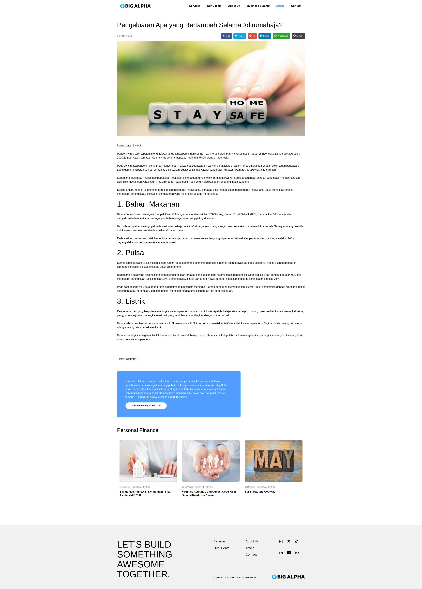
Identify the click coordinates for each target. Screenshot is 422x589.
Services (194, 5)
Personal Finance (141, 487)
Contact (296, 5)
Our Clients (214, 5)
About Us (234, 5)
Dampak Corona (127, 359)
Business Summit (258, 5)
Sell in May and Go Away (260, 491)
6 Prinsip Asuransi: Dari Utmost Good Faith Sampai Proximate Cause (209, 493)
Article (280, 5)
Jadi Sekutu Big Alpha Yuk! (146, 405)
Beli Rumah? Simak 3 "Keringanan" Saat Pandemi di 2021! (145, 493)
